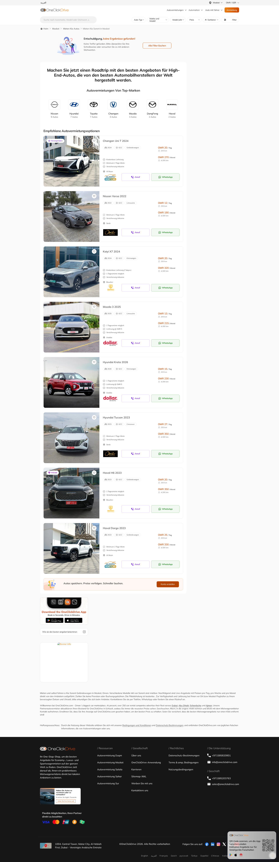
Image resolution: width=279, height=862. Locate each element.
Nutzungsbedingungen (181, 769)
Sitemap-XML (138, 776)
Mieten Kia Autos (71, 28)
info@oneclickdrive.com (224, 762)
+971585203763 (221, 778)
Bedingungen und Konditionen (136, 725)
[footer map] (46, 846)
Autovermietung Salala (109, 769)
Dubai (175, 705)
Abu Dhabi (184, 705)
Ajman (209, 705)
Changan (113, 115)
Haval (172, 115)
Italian (225, 855)
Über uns (136, 755)
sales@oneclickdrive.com (225, 784)
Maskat (55, 28)
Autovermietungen (175, 10)
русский (184, 855)
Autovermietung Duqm (109, 755)
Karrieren (136, 769)
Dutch (174, 855)
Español (204, 855)
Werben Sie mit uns (141, 783)
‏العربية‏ (154, 855)
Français (164, 855)
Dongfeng (152, 115)
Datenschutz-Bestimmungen (169, 725)
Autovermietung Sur (108, 783)
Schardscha (195, 705)
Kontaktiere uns (139, 790)
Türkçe (194, 855)
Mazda (133, 115)
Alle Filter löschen (157, 45)
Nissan (54, 115)
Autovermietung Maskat (110, 762)
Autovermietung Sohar (109, 776)
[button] (211, 19)
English (144, 855)
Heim (45, 28)
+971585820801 (221, 755)
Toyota (94, 115)
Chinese (215, 855)
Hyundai (74, 115)
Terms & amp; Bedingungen (183, 762)
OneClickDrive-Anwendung (146, 762)
